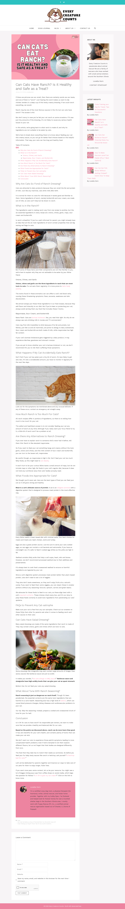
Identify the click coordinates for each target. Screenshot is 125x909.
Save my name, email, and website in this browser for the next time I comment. (43, 880)
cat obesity (45, 461)
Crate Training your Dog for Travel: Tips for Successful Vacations (34, 823)
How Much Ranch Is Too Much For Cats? (35, 163)
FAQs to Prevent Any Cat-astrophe (33, 171)
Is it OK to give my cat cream (45, 775)
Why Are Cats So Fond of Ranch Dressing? (36, 150)
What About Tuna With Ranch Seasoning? (35, 176)
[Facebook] (60, 2)
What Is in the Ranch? (28, 153)
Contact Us (85, 28)
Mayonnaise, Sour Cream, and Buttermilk (38, 158)
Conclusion (24, 179)
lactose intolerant (38, 317)
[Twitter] (63, 2)
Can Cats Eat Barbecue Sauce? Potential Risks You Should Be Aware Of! (37, 822)
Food (19, 820)
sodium (63, 701)
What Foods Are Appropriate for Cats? (34, 168)
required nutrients (26, 595)
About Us (69, 28)
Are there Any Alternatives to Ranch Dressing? (37, 166)
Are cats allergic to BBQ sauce (44, 678)
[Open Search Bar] (95, 28)
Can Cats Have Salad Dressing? (32, 173)
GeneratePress (76, 906)
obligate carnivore (63, 488)
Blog (57, 28)
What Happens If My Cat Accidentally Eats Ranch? (39, 160)
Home (31, 28)
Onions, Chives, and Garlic (32, 155)
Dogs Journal (44, 28)
